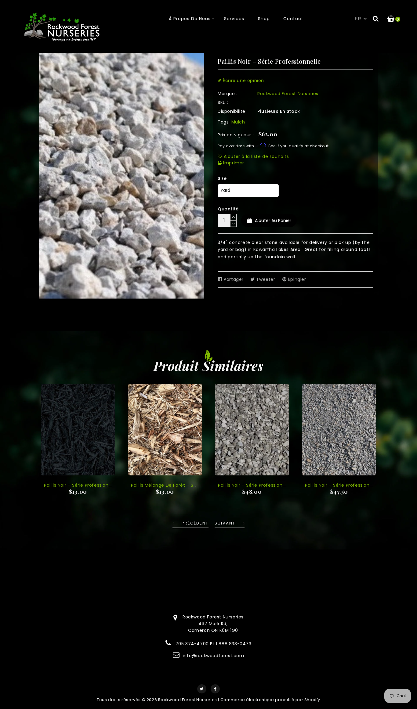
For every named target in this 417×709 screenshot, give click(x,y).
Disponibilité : (233, 111)
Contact (293, 19)
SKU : (223, 102)
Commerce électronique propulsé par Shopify (270, 700)
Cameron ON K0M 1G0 (213, 630)
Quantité (228, 209)
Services (234, 19)
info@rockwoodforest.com (213, 656)
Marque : (228, 94)
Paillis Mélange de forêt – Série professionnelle (184, 485)
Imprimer (233, 163)
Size (222, 178)
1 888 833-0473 (233, 644)
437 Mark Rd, (212, 624)
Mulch (238, 122)
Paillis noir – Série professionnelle (82, 485)
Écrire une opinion (243, 80)
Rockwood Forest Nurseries (287, 94)
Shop (264, 19)
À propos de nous (190, 19)
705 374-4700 (192, 644)
